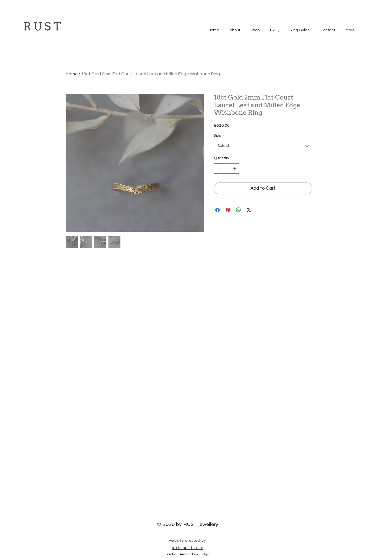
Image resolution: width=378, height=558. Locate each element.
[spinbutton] (227, 168)
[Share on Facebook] (217, 210)
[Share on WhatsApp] (238, 210)
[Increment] (235, 168)
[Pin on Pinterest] (228, 210)
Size (219, 136)
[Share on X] (249, 210)
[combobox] (263, 146)
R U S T (42, 26)
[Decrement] (218, 168)
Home (72, 74)
